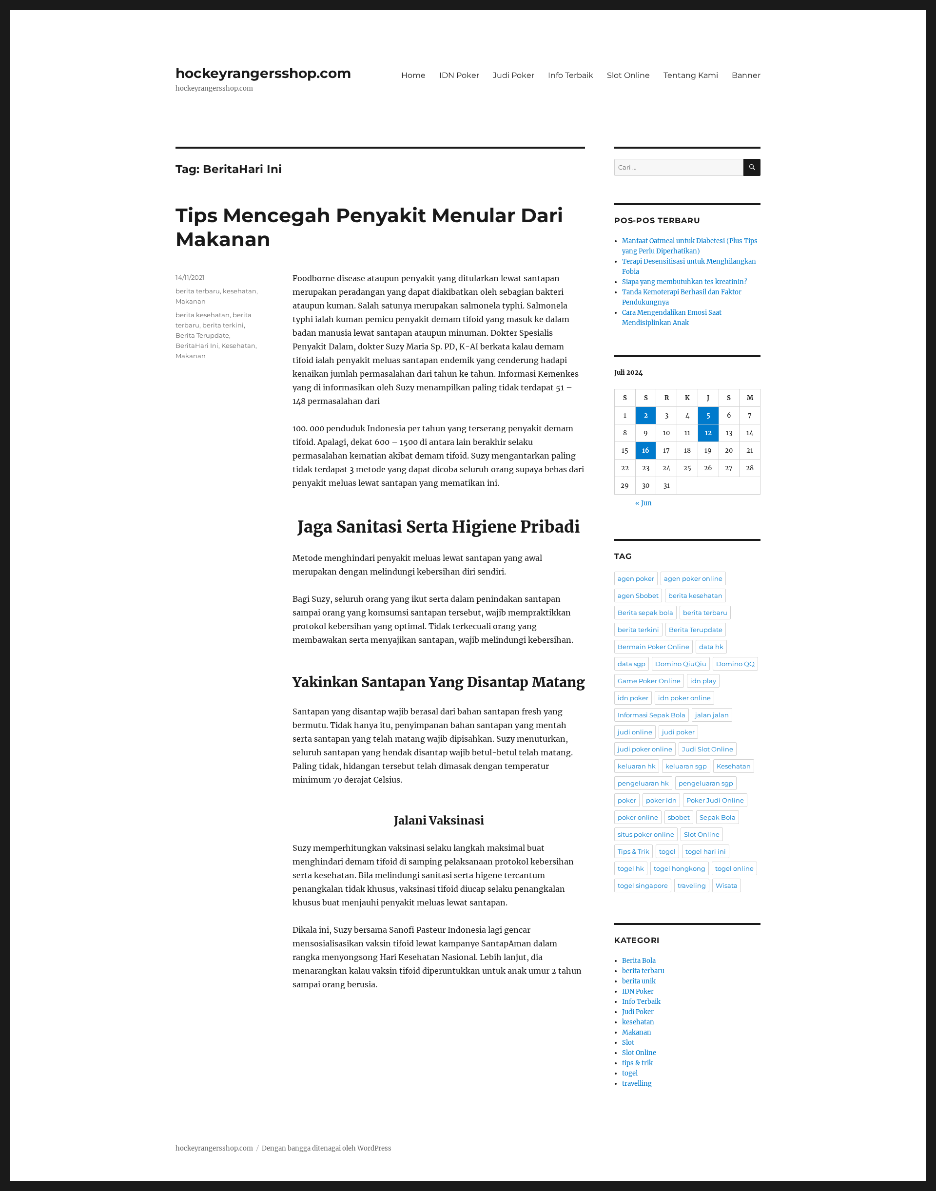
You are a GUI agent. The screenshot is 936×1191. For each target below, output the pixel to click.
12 (708, 433)
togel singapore (643, 885)
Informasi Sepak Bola (651, 715)
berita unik (639, 981)
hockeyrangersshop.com (263, 73)
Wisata (727, 885)
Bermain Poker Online (653, 647)
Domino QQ (735, 664)
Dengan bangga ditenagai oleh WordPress (326, 1148)
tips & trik (637, 1063)
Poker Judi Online (715, 800)
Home (413, 75)
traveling (692, 885)
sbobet (679, 817)
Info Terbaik (570, 75)
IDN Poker (459, 75)
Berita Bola (639, 961)
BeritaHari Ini (197, 345)
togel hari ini (705, 851)
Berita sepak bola (645, 612)
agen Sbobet (638, 595)
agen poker (636, 578)
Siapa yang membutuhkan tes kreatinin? (684, 282)
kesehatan (239, 291)
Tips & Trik (633, 851)
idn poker (633, 698)
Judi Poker (513, 75)
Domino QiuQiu (680, 664)
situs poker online (646, 834)
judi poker (678, 732)
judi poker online (645, 749)
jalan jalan (712, 715)
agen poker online (693, 578)
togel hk (631, 868)
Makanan (191, 301)
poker (627, 800)
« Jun (643, 503)
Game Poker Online (649, 681)
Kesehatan (238, 345)
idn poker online (684, 698)
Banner (746, 75)
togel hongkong (679, 868)
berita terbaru (198, 291)
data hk (711, 647)
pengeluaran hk (643, 783)
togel (667, 851)
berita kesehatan (203, 315)
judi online (635, 732)
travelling (637, 1083)
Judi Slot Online (707, 749)
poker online (638, 817)
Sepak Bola (718, 817)
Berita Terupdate (202, 335)
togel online (734, 868)
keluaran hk (637, 766)
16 (645, 450)
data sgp (631, 664)
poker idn (661, 800)
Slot (628, 1042)
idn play (703, 681)
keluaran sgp (686, 766)
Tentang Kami (690, 75)
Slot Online (628, 75)
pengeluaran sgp (706, 783)
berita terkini (223, 325)
